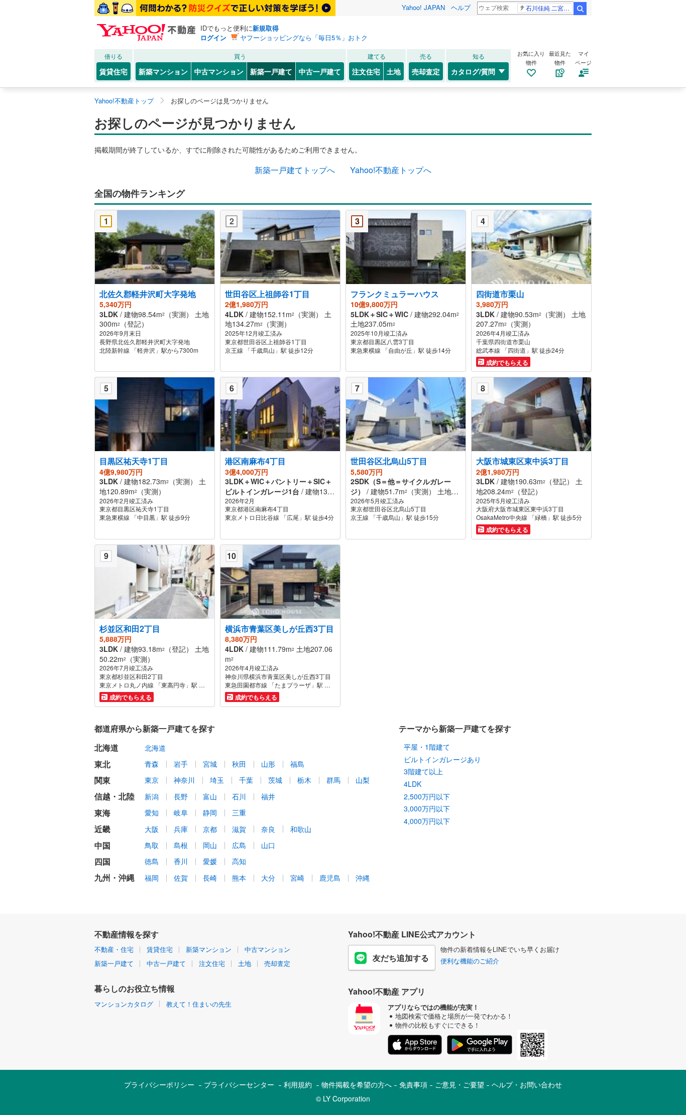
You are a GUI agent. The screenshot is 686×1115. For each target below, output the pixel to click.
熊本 (239, 878)
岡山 (210, 845)
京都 (210, 829)
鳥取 (152, 845)
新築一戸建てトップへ (295, 170)
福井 (268, 796)
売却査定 (426, 71)
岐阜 (181, 812)
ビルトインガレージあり (442, 759)
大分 (268, 878)
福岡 (152, 878)
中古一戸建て (320, 71)
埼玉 (217, 780)
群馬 (333, 780)
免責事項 (413, 1084)
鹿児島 (329, 878)
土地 (394, 71)
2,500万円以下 (427, 796)
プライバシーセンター (239, 1084)
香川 (181, 861)
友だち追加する (401, 957)
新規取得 (266, 28)
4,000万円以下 (427, 821)
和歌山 (300, 829)
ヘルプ (461, 7)
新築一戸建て (271, 71)
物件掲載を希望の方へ (356, 1084)
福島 (297, 764)
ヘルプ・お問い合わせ (527, 1084)
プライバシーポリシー (159, 1084)
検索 (580, 8)
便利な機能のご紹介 (469, 960)
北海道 (155, 748)
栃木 (304, 780)
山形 (268, 764)
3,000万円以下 (427, 808)
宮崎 (297, 878)
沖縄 (363, 878)
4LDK (412, 784)
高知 (239, 861)
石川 (239, 796)
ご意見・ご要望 (459, 1084)
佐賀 (181, 878)
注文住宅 (366, 71)
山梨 (363, 780)
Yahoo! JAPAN (423, 7)
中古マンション (219, 71)
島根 (181, 845)
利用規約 (298, 1084)
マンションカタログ (123, 1004)
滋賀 (239, 829)
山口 (268, 845)
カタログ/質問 (473, 71)
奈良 (268, 829)
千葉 (246, 780)
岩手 (181, 764)
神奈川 (184, 780)
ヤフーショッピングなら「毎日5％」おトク (304, 37)
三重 (239, 812)
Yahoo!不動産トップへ (390, 170)
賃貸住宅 (113, 71)
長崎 (210, 878)
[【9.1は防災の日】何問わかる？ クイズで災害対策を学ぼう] (214, 8)
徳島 (152, 861)
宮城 (210, 764)
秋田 (239, 764)
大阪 (152, 829)
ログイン (213, 37)
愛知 (152, 812)
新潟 (152, 796)
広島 (239, 845)
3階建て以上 (423, 771)
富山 (210, 796)
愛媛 (210, 861)
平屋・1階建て (427, 747)
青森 (152, 764)
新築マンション (163, 71)
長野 (181, 796)
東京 (152, 780)
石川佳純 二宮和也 (549, 8)
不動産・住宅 (114, 949)
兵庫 (181, 829)
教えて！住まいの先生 (199, 1004)
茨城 (275, 780)
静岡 (210, 812)
